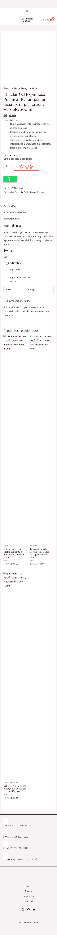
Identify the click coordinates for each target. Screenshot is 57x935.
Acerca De (28, 896)
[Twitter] (34, 909)
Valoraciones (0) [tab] (11, 218)
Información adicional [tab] (14, 212)
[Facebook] (28, 909)
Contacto (28, 901)
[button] (10, 179)
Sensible (32, 88)
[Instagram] (22, 909)
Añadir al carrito (26, 166)
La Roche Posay (19, 88)
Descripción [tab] (9, 206)
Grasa (6, 88)
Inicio (28, 886)
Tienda (28, 891)
